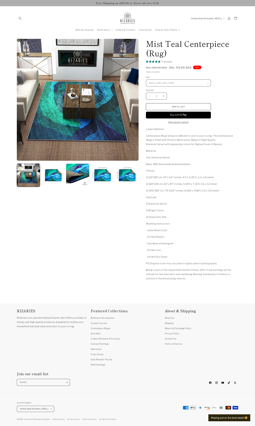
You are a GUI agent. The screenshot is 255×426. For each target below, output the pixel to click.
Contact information (107, 419)
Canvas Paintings (100, 344)
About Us (169, 318)
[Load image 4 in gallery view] (102, 175)
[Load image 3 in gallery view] (77, 175)
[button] (20, 18)
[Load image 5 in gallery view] (127, 175)
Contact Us (170, 338)
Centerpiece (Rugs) (101, 328)
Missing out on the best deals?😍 (229, 417)
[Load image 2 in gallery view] (53, 175)
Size (148, 77)
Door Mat (95, 333)
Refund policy (59, 419)
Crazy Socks (97, 354)
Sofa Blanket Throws (101, 359)
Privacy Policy (172, 333)
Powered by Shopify (41, 419)
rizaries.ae (28, 419)
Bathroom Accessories (102, 318)
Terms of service (89, 419)
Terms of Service (173, 344)
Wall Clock (96, 349)
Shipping (169, 323)
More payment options (178, 122)
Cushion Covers (99, 323)
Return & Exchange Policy (178, 328)
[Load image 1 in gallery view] (28, 175)
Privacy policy (73, 419)
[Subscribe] (66, 382)
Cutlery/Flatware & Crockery (105, 338)
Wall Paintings (98, 364)
